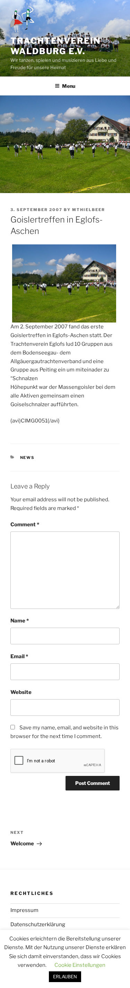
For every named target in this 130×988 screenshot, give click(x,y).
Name (19, 621)
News (27, 457)
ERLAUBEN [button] (65, 976)
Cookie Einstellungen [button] (79, 965)
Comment (24, 524)
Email (19, 656)
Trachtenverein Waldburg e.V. (55, 46)
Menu (68, 86)
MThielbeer (88, 209)
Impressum (24, 910)
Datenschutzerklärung (37, 924)
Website (21, 692)
